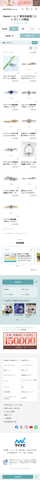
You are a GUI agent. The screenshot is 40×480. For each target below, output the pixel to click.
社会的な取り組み (32, 450)
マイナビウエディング (8, 327)
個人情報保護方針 (12, 453)
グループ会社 (22, 453)
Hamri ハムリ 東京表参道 (12, 329)
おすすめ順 (33, 52)
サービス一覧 (13, 450)
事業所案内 (22, 450)
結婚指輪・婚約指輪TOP (23, 327)
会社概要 (5, 450)
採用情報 (30, 453)
